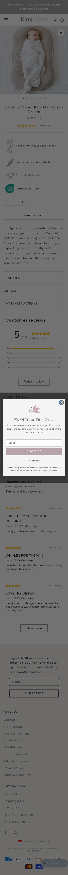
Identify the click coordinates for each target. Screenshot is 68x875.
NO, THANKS (34, 460)
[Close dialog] (61, 402)
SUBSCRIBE (34, 451)
